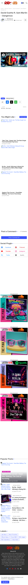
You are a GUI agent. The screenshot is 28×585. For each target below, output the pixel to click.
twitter (8, 255)
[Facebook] (7, 102)
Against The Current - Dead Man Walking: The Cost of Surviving (12, 193)
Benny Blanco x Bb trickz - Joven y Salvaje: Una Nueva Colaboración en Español (18, 509)
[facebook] (7, 569)
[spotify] (21, 569)
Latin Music (4, 534)
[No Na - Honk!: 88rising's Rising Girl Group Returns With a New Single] (6, 488)
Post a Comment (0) (14, 237)
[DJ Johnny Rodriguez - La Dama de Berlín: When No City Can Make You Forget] (6, 498)
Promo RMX (14, 537)
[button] (22, 3)
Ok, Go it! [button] (5, 582)
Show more (23, 117)
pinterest (22, 247)
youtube (8, 251)
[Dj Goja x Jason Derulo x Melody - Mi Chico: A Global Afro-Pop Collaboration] (6, 519)
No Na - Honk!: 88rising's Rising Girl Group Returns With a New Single (13, 167)
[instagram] (15, 569)
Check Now (11, 578)
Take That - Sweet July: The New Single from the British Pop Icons (14, 141)
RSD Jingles (22, 537)
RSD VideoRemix (5, 539)
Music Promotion (13, 534)
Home (2, 8)
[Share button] (19, 102)
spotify (22, 255)
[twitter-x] (18, 569)
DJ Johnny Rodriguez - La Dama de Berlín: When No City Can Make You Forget (19, 499)
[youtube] (13, 569)
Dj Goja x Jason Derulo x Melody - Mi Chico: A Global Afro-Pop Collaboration (19, 519)
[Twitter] (11, 102)
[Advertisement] (14, 38)
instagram (22, 251)
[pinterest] (10, 569)
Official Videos (8, 8)
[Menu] (2, 3)
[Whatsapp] (15, 102)
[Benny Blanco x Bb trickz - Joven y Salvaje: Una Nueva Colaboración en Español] (6, 509)
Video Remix (15, 539)
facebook (8, 247)
